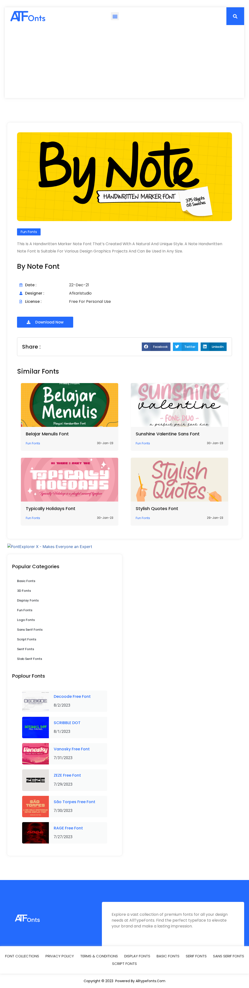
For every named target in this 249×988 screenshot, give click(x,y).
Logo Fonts (26, 620)
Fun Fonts (24, 610)
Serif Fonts (25, 649)
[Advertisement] (124, 61)
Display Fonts (28, 600)
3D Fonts (24, 590)
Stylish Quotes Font (157, 508)
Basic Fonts (26, 581)
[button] (115, 16)
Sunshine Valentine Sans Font (168, 434)
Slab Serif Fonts (29, 658)
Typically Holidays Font (50, 508)
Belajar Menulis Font (47, 434)
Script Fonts (26, 639)
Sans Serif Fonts (30, 629)
